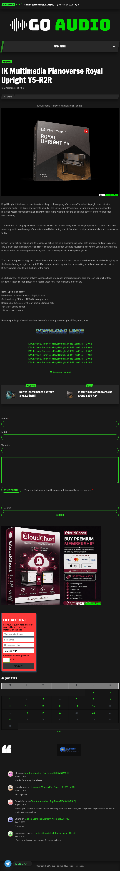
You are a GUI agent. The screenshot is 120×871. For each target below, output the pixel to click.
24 (10, 719)
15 (93, 706)
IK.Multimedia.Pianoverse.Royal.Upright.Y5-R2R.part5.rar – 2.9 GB (60, 358)
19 (43, 713)
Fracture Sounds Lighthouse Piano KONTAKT (56, 833)
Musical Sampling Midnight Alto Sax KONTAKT (47, 819)
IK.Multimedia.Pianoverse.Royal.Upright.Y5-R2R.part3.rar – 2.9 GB (60, 351)
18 (26, 713)
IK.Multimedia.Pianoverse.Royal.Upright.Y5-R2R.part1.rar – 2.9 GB (60, 343)
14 (76, 706)
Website (5, 445)
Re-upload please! (62, 372)
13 (60, 706)
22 (93, 713)
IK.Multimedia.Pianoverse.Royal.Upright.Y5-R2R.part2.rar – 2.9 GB (60, 347)
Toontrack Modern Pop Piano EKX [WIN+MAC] (46, 773)
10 (10, 706)
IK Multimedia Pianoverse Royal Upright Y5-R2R (52, 75)
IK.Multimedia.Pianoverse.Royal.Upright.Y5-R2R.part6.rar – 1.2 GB (60, 362)
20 (60, 713)
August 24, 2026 (66, 5)
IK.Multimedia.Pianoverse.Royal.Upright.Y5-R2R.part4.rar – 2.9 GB (60, 355)
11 (26, 706)
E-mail (5, 432)
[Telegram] (8, 863)
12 (43, 706)
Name (5, 418)
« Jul (59, 731)
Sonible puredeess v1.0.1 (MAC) (39, 4)
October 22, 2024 (11, 88)
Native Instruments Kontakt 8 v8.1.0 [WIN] (36, 394)
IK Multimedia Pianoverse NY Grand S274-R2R (95, 394)
